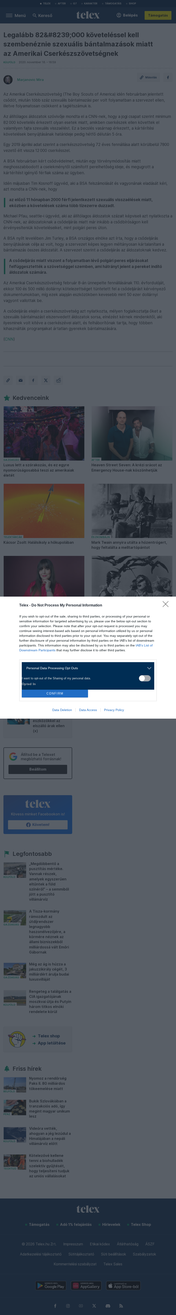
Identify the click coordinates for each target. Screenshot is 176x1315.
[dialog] (88, 658)
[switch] (145, 678)
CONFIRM (55, 693)
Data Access (88, 710)
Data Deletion (62, 710)
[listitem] (86, 668)
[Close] (167, 605)
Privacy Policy (114, 710)
